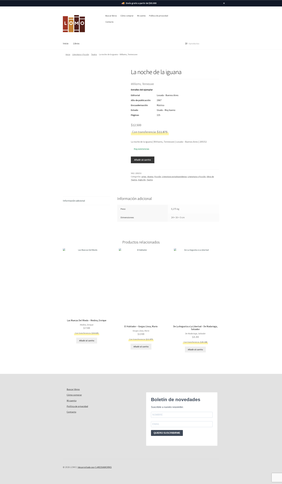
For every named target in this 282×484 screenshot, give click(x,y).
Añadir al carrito (142, 159)
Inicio (65, 43)
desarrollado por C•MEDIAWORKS (95, 467)
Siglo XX (142, 179)
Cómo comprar (127, 15)
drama (150, 176)
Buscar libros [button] (111, 15)
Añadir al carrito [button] (86, 340)
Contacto (109, 22)
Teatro (94, 54)
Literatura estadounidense (174, 176)
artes (143, 176)
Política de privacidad (158, 15)
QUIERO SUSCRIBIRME (167, 433)
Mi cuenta (141, 15)
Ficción (157, 176)
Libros (76, 43)
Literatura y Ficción (80, 54)
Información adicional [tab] (74, 200)
